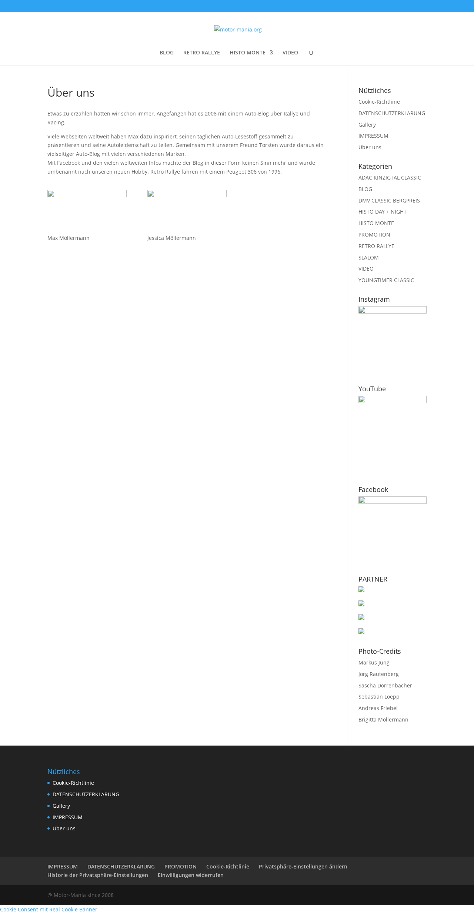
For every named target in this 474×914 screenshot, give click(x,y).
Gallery (367, 124)
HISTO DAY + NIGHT (382, 211)
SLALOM (368, 257)
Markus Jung (374, 662)
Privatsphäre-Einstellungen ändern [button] (303, 866)
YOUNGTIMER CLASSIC (386, 280)
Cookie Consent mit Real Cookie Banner (48, 909)
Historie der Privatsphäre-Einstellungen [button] (97, 874)
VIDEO (290, 53)
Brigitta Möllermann (383, 719)
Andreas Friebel (378, 708)
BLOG (167, 53)
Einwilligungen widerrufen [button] (191, 874)
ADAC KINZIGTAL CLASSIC (389, 177)
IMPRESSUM (373, 135)
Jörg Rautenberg (378, 673)
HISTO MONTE (248, 53)
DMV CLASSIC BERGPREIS (389, 200)
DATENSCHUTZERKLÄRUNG (391, 113)
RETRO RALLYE (201, 53)
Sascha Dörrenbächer (385, 685)
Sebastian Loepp (379, 696)
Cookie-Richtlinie (379, 101)
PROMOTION (374, 234)
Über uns (369, 147)
